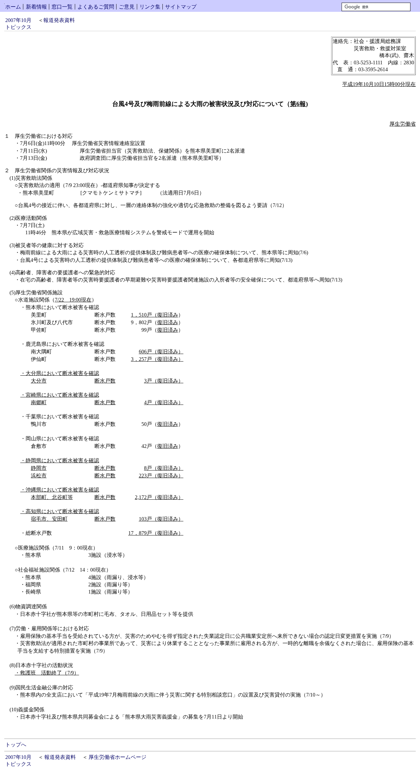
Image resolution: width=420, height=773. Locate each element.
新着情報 (36, 7)
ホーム (13, 7)
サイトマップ (181, 7)
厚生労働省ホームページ (117, 757)
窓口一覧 (62, 7)
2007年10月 (18, 20)
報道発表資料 (59, 20)
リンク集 (149, 7)
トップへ (15, 744)
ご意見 (127, 7)
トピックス (18, 27)
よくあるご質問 (95, 7)
